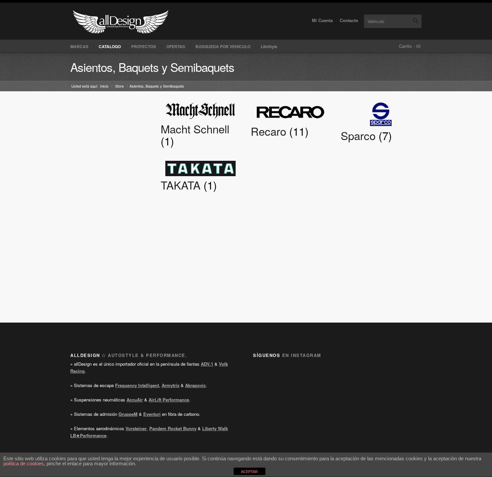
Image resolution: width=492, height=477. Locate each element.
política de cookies (23, 463)
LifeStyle (269, 46)
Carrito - (406, 46)
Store (119, 86)
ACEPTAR (249, 472)
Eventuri (152, 414)
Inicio (104, 86)
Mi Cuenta (322, 20)
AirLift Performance (169, 399)
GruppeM (128, 414)
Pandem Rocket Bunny (172, 428)
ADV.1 (207, 364)
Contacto (349, 20)
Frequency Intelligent (137, 385)
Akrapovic (195, 385)
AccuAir (135, 399)
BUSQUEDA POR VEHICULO (222, 46)
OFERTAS (175, 46)
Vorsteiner (136, 428)
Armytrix (170, 385)
